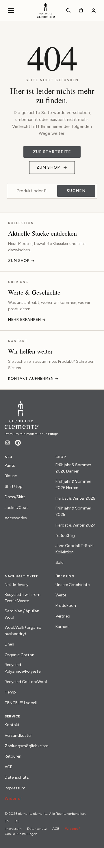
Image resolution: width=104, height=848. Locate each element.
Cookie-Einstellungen (21, 834)
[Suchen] (68, 10)
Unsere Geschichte (72, 584)
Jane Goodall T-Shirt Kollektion (74, 549)
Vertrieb (62, 616)
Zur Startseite (52, 151)
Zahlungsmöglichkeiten (27, 745)
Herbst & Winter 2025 (75, 498)
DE (17, 821)
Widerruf (13, 798)
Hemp (10, 692)
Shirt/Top (14, 486)
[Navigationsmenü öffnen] (11, 10)
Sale (59, 562)
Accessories (16, 518)
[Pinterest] (18, 443)
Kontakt (12, 724)
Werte (60, 595)
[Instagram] (7, 443)
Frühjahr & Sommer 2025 (73, 511)
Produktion (65, 605)
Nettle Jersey (16, 584)
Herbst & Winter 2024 (75, 525)
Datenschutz (17, 777)
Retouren (13, 756)
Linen (9, 644)
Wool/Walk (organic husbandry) (23, 630)
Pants (10, 465)
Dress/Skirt (15, 496)
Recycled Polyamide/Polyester (23, 668)
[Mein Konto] (93, 10)
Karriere (62, 626)
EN (7, 821)
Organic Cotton (19, 654)
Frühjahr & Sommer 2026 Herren (73, 484)
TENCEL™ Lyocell (21, 702)
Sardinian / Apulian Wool (22, 614)
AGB (8, 767)
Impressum (15, 788)
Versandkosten (19, 735)
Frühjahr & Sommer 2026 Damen (73, 468)
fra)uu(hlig (65, 535)
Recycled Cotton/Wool (26, 681)
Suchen (76, 190)
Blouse (11, 475)
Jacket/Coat (16, 507)
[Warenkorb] (81, 10)
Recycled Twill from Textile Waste (22, 597)
